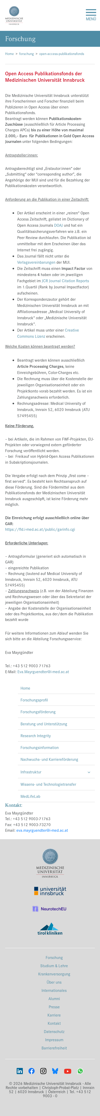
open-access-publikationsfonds (61, 53)
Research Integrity (36, 735)
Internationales (54, 990)
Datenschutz (54, 1031)
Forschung (54, 957)
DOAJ (58, 225)
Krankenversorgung (54, 973)
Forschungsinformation (40, 747)
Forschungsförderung (38, 711)
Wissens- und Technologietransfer (48, 784)
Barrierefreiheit (54, 1047)
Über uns (54, 982)
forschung (26, 53)
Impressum (54, 1039)
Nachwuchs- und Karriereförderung (49, 759)
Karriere (54, 1015)
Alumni (54, 998)
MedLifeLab (30, 796)
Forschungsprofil (34, 699)
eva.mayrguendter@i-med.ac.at (42, 830)
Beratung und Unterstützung (44, 723)
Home (9, 53)
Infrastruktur (31, 771)
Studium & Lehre (54, 965)
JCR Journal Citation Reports (65, 280)
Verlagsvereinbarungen (36, 262)
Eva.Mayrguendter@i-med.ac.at (43, 671)
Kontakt (54, 1023)
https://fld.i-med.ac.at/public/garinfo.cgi (40, 529)
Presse (54, 1006)
